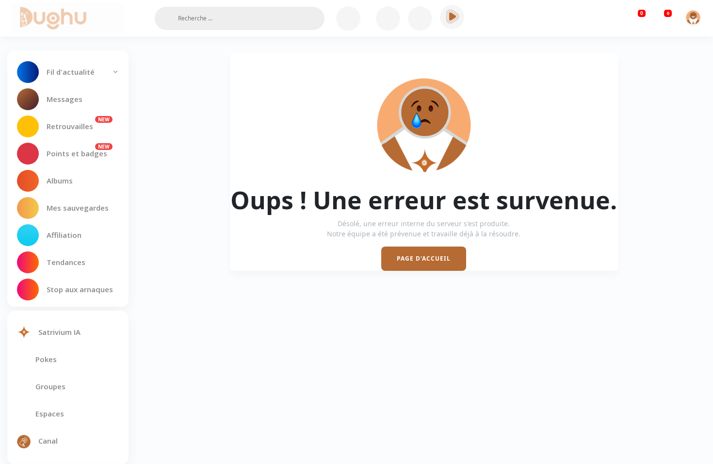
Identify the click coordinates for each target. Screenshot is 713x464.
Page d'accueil (424, 258)
